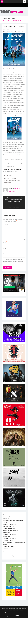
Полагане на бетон (8, 540)
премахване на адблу (8, 556)
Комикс (10, 175)
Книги (7, 175)
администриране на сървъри (10, 530)
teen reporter (20, 31)
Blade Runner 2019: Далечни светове (14, 178)
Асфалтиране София (8, 526)
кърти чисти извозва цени (9, 524)
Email (4, 248)
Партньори (20, 612)
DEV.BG (5, 522)
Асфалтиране (6, 532)
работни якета (6, 536)
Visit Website (12, 191)
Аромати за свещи (7, 552)
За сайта (7, 612)
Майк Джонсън (16, 180)
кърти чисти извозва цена (9, 534)
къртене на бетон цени (9, 528)
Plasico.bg (5, 516)
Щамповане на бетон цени (10, 554)
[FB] (14, 5)
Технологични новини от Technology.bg (13, 520)
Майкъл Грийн (7, 182)
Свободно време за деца (9, 538)
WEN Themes (19, 616)
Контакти (13, 612)
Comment (5, 224)
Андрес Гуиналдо (8, 180)
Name (4, 242)
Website (5, 254)
